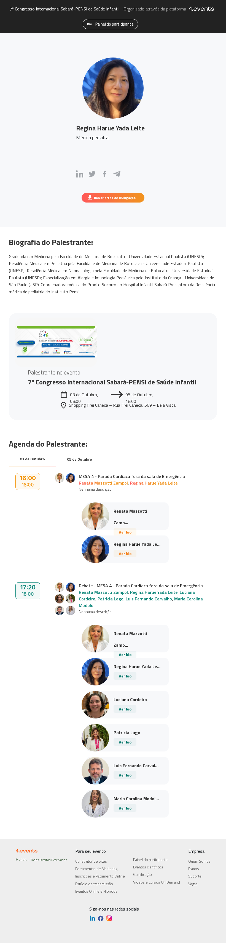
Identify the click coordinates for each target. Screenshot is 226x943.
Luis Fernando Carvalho (149, 598)
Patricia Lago (110, 598)
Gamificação (142, 874)
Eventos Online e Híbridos (96, 891)
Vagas (193, 884)
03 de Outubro (32, 459)
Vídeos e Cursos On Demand (156, 882)
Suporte (194, 876)
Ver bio (125, 532)
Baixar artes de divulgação (115, 197)
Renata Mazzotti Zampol (103, 483)
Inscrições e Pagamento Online (100, 876)
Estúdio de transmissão (94, 884)
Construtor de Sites (91, 861)
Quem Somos (199, 861)
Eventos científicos (148, 867)
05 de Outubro (79, 459)
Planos (193, 868)
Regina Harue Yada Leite (153, 483)
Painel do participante (114, 24)
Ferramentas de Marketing (96, 868)
